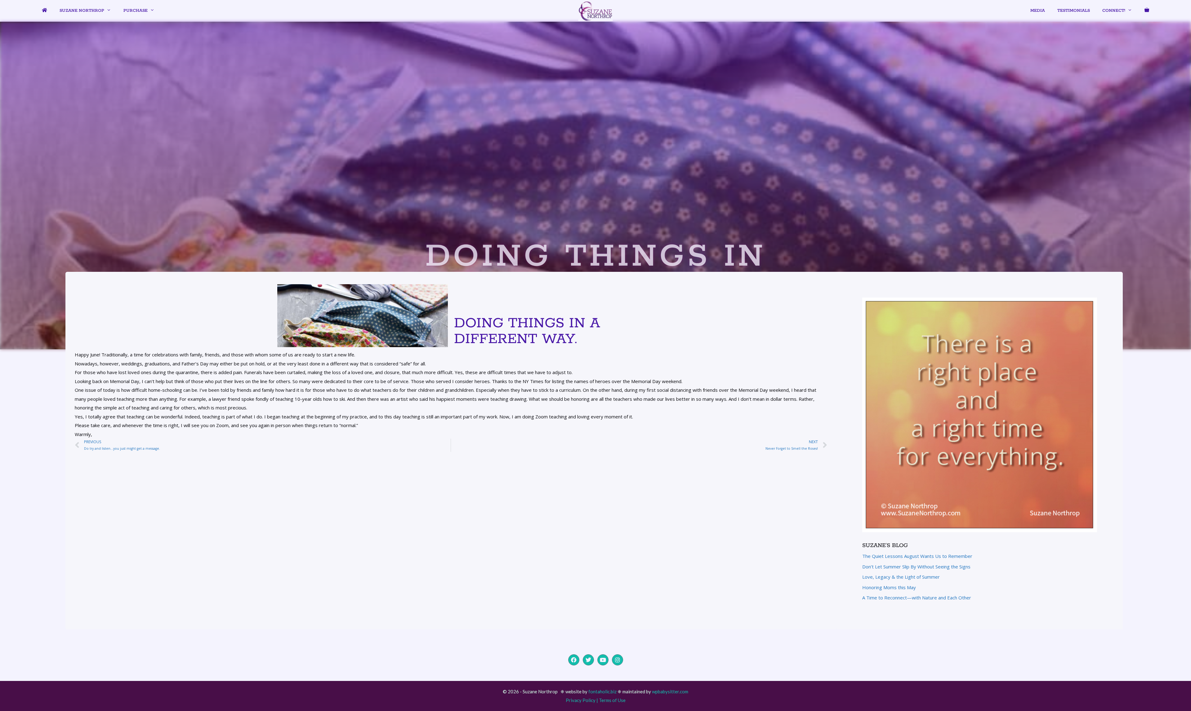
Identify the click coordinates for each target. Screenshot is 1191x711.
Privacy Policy (581, 700)
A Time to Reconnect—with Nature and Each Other (916, 597)
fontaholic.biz (602, 691)
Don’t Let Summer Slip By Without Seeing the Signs (916, 566)
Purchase (135, 10)
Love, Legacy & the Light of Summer (901, 577)
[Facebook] (573, 659)
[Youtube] (603, 659)
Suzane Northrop (82, 10)
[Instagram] (617, 659)
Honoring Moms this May (889, 587)
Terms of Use (612, 700)
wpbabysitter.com (670, 691)
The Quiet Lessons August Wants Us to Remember (917, 556)
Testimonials (1073, 10)
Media (1037, 10)
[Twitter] (588, 659)
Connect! (1113, 10)
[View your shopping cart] (1146, 10)
